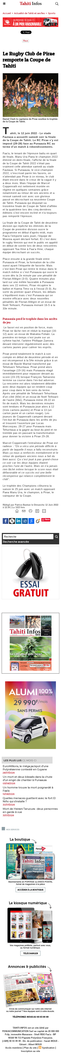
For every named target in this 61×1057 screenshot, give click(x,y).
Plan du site (30, 1048)
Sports (51, 13)
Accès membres (13, 1048)
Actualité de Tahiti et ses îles (29, 13)
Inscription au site (30, 1051)
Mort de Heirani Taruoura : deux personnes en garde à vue (30, 810)
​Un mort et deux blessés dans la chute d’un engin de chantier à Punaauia (27, 778)
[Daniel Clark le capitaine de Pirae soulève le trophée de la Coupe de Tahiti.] (30, 74)
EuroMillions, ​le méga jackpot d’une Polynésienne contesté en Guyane (25, 768)
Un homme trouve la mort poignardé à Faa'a (28, 789)
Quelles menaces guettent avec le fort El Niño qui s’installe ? (29, 800)
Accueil (7, 13)
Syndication (48, 1048)
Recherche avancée (16, 541)
